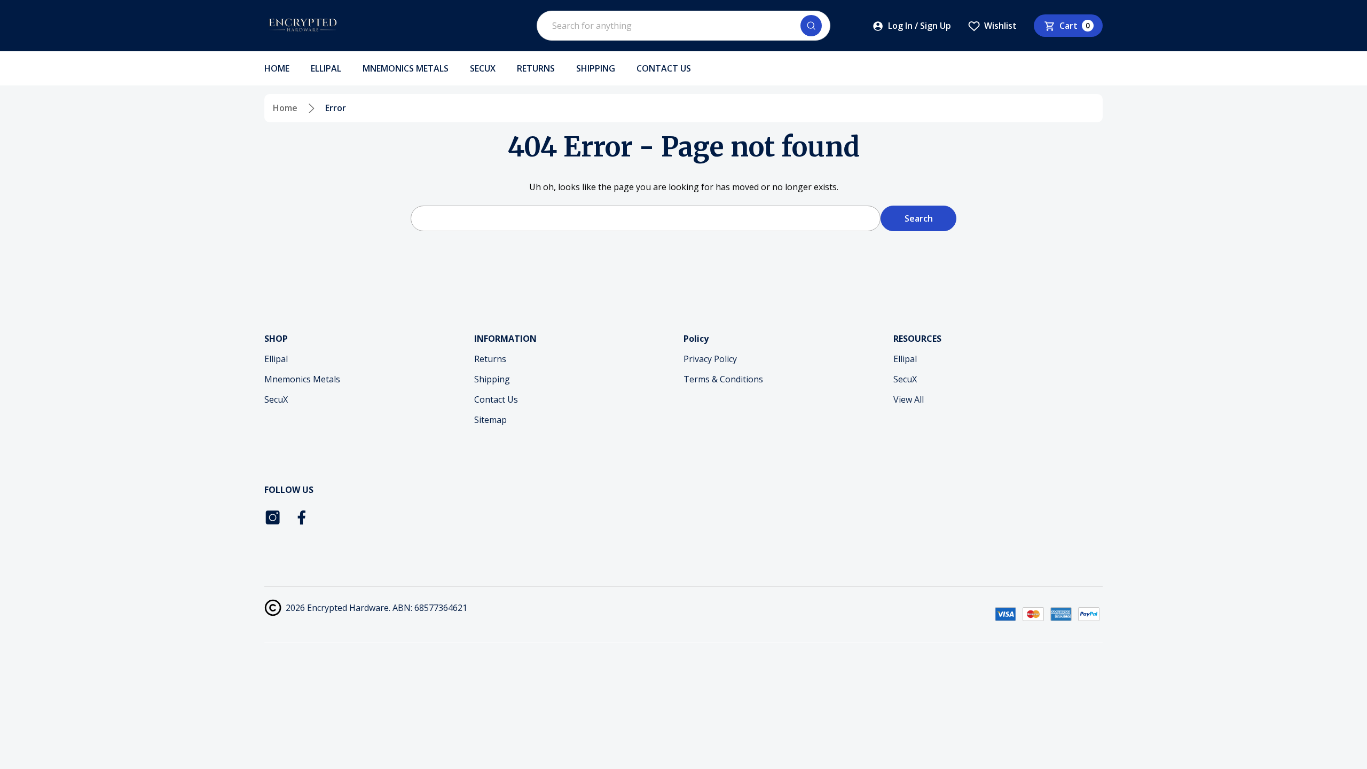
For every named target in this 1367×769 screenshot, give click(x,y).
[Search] (811, 25)
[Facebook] (302, 517)
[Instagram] (272, 517)
